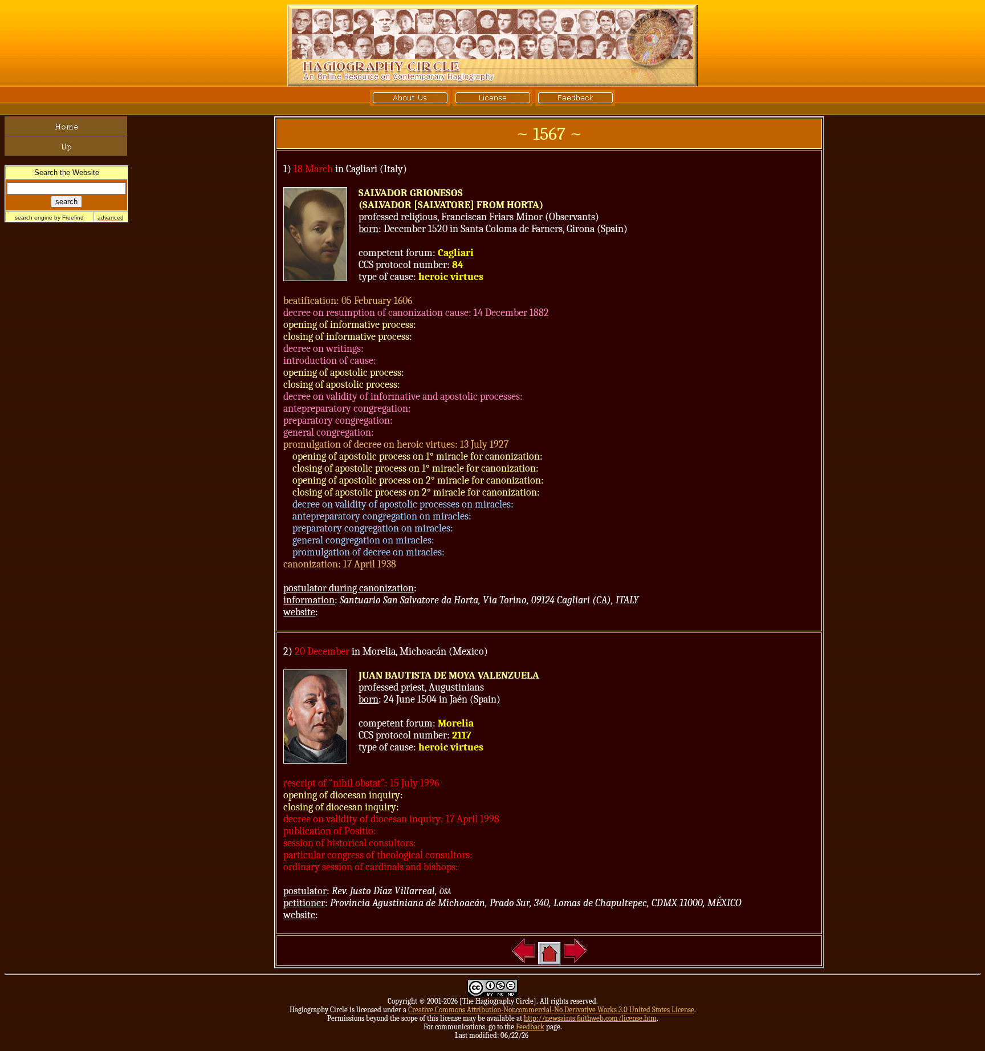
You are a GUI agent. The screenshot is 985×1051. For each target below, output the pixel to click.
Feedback (530, 1026)
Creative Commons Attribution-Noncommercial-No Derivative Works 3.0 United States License (551, 1009)
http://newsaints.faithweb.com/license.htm (590, 1018)
